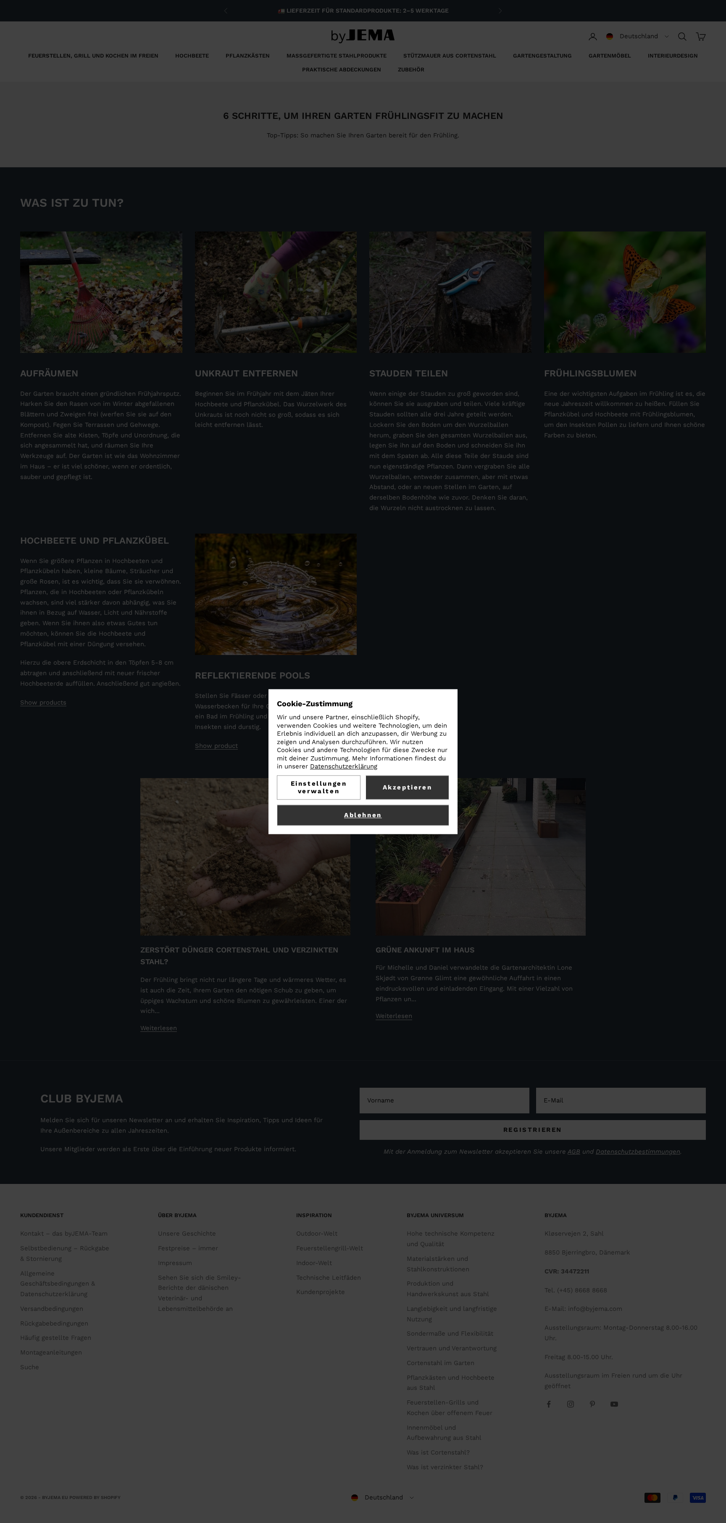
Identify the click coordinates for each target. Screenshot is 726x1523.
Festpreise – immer (188, 1248)
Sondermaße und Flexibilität (450, 1333)
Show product (216, 746)
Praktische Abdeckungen (341, 69)
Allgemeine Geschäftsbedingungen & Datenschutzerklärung (57, 1284)
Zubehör (411, 69)
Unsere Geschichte (187, 1233)
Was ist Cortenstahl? (438, 1452)
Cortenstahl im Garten (440, 1363)
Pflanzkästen (248, 56)
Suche (29, 1367)
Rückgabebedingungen (54, 1323)
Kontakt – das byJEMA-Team (64, 1233)
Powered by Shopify (95, 1497)
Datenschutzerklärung (343, 767)
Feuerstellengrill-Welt (329, 1248)
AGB (574, 1151)
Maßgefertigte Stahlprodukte (337, 56)
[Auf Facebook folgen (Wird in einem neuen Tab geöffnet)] (548, 1404)
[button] (637, 36)
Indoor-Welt (314, 1263)
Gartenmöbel (610, 56)
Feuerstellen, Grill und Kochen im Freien (93, 56)
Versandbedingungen (51, 1309)
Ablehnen (363, 815)
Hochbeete (192, 56)
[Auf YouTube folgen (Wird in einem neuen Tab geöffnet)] (614, 1404)
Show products (43, 702)
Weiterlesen (158, 1028)
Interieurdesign (673, 56)
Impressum (175, 1263)
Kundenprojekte (320, 1292)
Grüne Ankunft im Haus (425, 949)
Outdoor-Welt (316, 1233)
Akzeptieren (407, 787)
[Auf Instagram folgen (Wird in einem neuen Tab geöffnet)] (570, 1404)
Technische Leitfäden (328, 1277)
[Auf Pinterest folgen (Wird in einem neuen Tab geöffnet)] (592, 1404)
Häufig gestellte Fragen (55, 1338)
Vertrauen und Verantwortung (452, 1348)
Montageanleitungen (51, 1352)
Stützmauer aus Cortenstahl (449, 56)
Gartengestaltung (542, 56)
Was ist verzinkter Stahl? (445, 1467)
